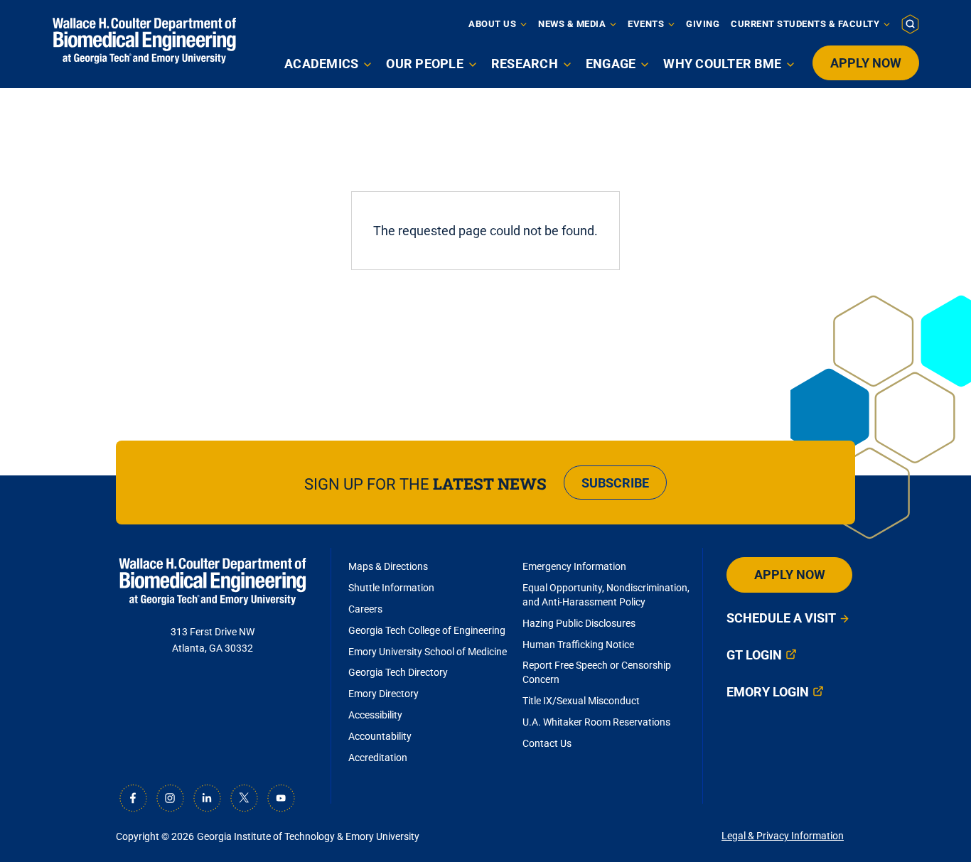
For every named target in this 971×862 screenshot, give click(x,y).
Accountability (380, 736)
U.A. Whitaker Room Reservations (596, 722)
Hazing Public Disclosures (578, 623)
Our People (424, 63)
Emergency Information (574, 566)
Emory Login (767, 691)
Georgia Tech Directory (398, 672)
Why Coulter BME (722, 63)
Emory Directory (383, 693)
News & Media (572, 23)
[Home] (144, 40)
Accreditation (377, 757)
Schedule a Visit (781, 617)
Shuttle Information (391, 587)
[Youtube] (281, 798)
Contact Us (547, 743)
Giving (702, 23)
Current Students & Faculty (805, 23)
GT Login (754, 654)
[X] (244, 798)
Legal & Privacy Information (782, 835)
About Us (492, 23)
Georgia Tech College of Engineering (426, 630)
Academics (321, 63)
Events (646, 23)
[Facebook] (133, 798)
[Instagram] (170, 798)
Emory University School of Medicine (428, 651)
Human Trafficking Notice (578, 644)
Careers (365, 609)
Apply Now (865, 62)
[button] (910, 23)
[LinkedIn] (207, 798)
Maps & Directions (388, 566)
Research (524, 63)
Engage (611, 63)
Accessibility (375, 715)
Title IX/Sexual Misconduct (581, 700)
